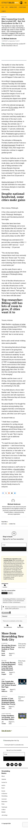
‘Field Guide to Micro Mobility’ (4, 810)
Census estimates (17, 81)
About (3, 776)
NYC (7, 7)
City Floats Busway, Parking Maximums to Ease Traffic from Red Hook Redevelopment (9, 666)
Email (4, 545)
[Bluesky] (16, 764)
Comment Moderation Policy (4, 801)
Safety (3, 679)
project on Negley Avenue (10, 272)
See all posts (6, 731)
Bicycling (4, 16)
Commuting (12, 523)
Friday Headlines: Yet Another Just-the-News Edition (8, 717)
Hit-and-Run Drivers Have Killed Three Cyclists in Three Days (9, 648)
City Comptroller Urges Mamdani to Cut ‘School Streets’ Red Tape (9, 684)
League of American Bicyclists (12, 479)
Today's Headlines (6, 713)
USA (3, 7)
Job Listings (4, 815)
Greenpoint (4, 696)
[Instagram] (20, 764)
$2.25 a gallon (13, 107)
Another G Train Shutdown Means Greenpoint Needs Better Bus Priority (8, 701)
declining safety (15, 383)
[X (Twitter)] (7, 764)
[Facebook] (12, 764)
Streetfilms (22, 7)
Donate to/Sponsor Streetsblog (4, 793)
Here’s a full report (8, 182)
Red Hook (4, 660)
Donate (4, 11)
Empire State (13, 7)
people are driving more (17, 362)
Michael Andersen (10, 39)
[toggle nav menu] (25, 3)
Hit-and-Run (4, 643)
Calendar (4, 779)
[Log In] (21, 2)
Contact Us (4, 782)
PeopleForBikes (19, 469)
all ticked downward (8, 145)
